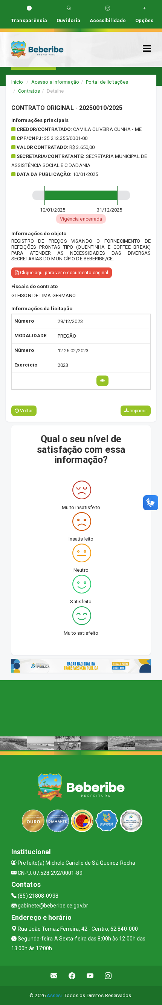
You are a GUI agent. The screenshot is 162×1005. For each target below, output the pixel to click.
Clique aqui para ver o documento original (63, 272)
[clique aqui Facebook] (72, 975)
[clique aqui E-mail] (54, 975)
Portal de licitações (107, 82)
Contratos (29, 91)
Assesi (54, 995)
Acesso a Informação (55, 82)
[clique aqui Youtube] (90, 975)
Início (17, 82)
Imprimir (137, 410)
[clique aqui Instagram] (108, 975)
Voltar (26, 410)
